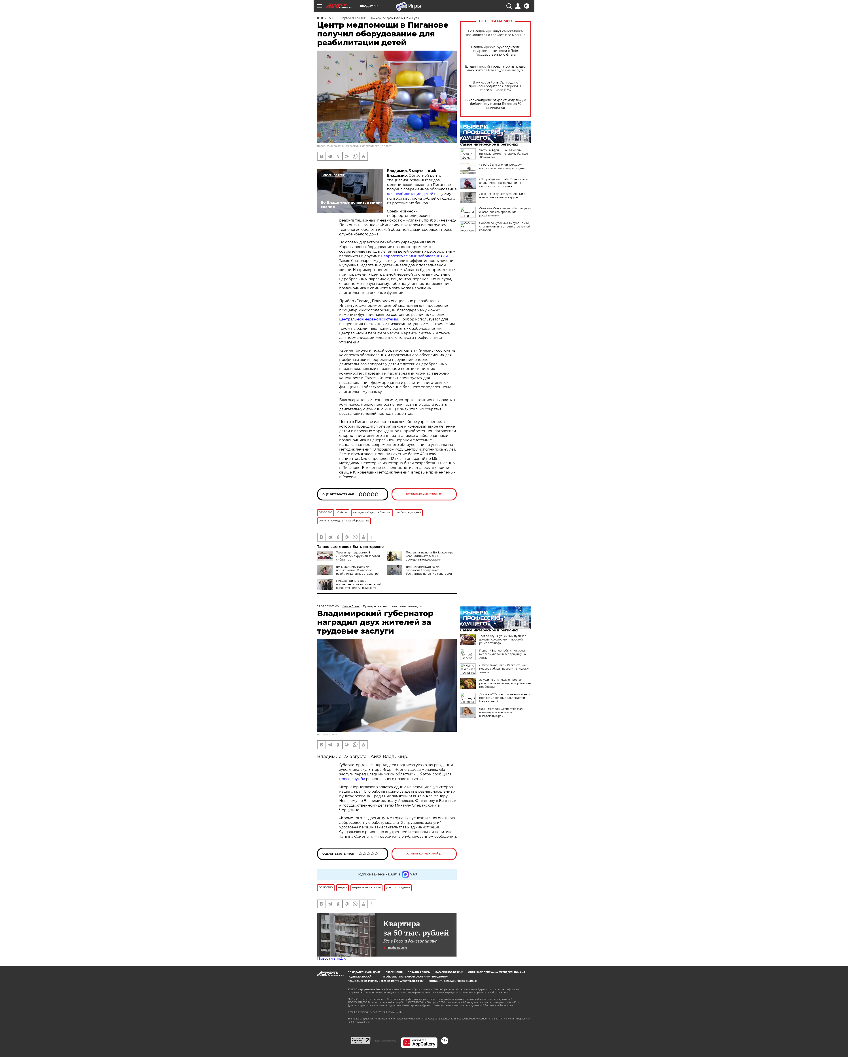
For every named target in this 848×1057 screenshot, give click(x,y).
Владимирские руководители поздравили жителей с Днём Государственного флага (495, 51)
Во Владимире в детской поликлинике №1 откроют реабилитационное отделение (357, 570)
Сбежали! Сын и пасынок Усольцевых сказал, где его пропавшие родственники (505, 212)
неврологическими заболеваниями (414, 256)
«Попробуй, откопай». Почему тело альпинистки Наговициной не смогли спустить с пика (503, 183)
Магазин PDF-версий (449, 972)
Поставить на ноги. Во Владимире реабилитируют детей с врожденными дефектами (429, 556)
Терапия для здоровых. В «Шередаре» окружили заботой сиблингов (358, 556)
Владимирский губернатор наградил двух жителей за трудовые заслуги (495, 68)
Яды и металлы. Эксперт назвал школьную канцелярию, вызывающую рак (501, 712)
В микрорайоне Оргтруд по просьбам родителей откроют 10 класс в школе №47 (495, 86)
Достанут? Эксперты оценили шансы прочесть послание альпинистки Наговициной (504, 698)
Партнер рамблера (385, 1040)
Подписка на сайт (360, 976)
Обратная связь (419, 972)
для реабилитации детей (410, 194)
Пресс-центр (394, 972)
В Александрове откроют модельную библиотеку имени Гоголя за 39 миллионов (495, 104)
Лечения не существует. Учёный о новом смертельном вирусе (502, 195)
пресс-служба (352, 779)
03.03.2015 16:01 (327, 18)
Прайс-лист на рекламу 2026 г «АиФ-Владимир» (415, 976)
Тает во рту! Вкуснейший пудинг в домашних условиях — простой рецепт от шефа (502, 639)
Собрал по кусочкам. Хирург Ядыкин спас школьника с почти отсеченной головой (504, 226)
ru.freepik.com (327, 734)
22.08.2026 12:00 (328, 606)
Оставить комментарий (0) (424, 494)
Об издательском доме (364, 972)
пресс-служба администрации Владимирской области (355, 146)
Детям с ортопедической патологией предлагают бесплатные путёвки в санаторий (429, 570)
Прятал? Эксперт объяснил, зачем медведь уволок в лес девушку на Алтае (502, 654)
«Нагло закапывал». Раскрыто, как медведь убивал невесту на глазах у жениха (504, 668)
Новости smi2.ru (331, 958)
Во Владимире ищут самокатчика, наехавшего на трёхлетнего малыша (495, 33)
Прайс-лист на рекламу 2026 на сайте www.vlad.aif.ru (386, 981)
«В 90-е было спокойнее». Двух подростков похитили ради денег (502, 166)
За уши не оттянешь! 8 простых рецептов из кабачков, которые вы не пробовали (505, 683)
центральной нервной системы (368, 319)
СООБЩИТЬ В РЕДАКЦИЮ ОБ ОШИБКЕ (453, 981)
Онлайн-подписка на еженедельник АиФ (497, 972)
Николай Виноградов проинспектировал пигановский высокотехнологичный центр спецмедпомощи (359, 586)
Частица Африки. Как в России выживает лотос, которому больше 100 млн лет (503, 153)
